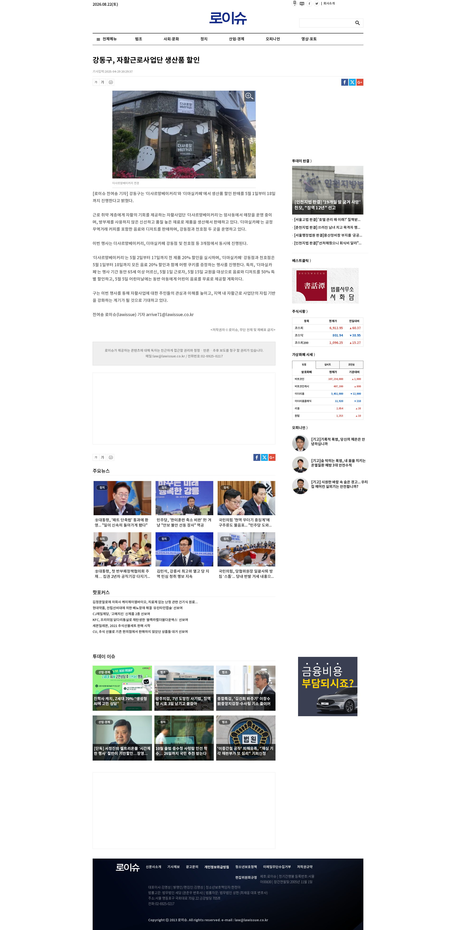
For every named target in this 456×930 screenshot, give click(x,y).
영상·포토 (309, 39)
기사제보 (173, 867)
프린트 (110, 82)
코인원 (351, 364)
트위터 (352, 82)
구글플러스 (359, 82)
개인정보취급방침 (216, 867)
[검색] (359, 23)
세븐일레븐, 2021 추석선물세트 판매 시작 (121, 626)
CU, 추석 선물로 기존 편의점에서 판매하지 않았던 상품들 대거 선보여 (140, 632)
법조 (138, 39)
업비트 (327, 364)
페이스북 (344, 82)
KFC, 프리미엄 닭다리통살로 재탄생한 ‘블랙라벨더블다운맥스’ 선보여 (140, 620)
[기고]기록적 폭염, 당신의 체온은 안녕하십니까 (338, 441)
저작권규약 (305, 867)
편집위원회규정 (246, 878)
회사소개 (328, 3)
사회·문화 (171, 39)
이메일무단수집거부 (277, 867)
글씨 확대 (102, 82)
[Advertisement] (140, 408)
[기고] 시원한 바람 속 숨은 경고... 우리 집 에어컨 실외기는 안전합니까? (339, 484)
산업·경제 (236, 39)
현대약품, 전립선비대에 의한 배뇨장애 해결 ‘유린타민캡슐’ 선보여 (138, 608)
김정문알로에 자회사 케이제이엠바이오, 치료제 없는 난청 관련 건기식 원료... (145, 602)
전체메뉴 (110, 39)
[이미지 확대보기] (249, 96)
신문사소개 (153, 867)
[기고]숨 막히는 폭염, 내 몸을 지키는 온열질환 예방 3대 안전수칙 (338, 463)
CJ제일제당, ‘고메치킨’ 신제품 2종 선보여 (121, 614)
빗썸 (304, 364)
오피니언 (273, 39)
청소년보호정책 (246, 867)
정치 (204, 39)
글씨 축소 (96, 82)
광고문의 (192, 867)
